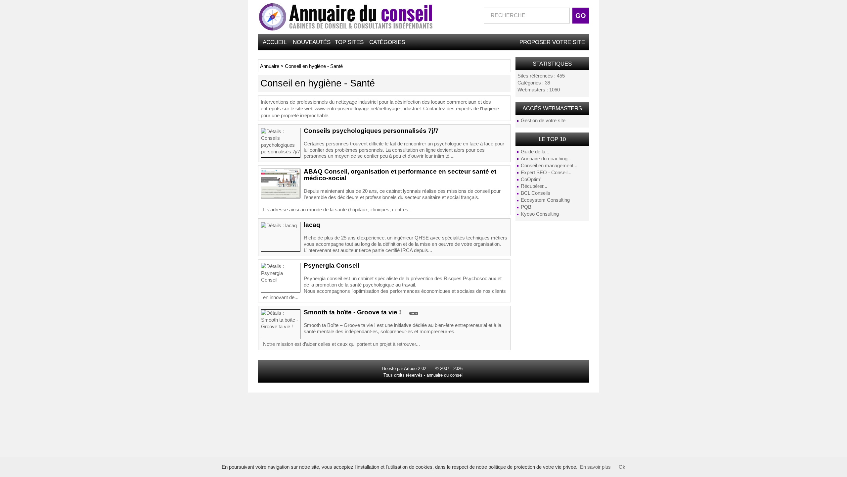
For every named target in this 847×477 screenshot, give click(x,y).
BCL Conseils (535, 193)
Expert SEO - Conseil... (546, 172)
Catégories (387, 42)
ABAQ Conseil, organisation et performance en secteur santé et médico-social (400, 175)
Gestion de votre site (543, 120)
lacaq (312, 224)
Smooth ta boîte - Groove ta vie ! (352, 312)
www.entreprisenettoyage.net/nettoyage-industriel (368, 108)
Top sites (349, 42)
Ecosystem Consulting (545, 200)
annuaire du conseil (445, 375)
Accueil (275, 42)
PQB (526, 207)
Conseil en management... (549, 165)
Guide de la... (535, 151)
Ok (622, 467)
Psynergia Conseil (331, 265)
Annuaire (269, 66)
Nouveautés (312, 42)
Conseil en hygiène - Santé (314, 66)
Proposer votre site (552, 42)
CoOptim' (531, 179)
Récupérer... (534, 186)
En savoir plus (595, 467)
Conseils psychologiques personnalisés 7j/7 (371, 130)
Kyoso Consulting (540, 214)
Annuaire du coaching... (546, 158)
